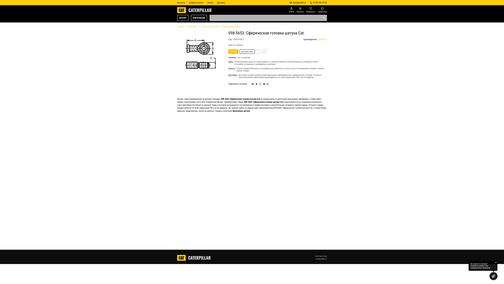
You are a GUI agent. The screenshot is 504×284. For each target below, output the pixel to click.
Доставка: (232, 75)
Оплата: (231, 68)
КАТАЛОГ (183, 18)
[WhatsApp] (267, 84)
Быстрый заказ (247, 51)
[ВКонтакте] (252, 84)
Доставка (221, 2)
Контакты (181, 2)
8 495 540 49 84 (320, 2)
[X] (260, 84)
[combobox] (268, 18)
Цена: (230, 62)
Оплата (210, 2)
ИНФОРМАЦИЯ (199, 18)
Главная (180, 26)
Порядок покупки (196, 2)
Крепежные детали (231, 26)
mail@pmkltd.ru (299, 2)
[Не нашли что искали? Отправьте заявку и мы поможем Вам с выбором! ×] (493, 276)
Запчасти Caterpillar (210, 26)
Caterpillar (322, 39)
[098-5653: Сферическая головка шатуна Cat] (200, 54)
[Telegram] (263, 84)
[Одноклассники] (256, 84)
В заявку (233, 51)
